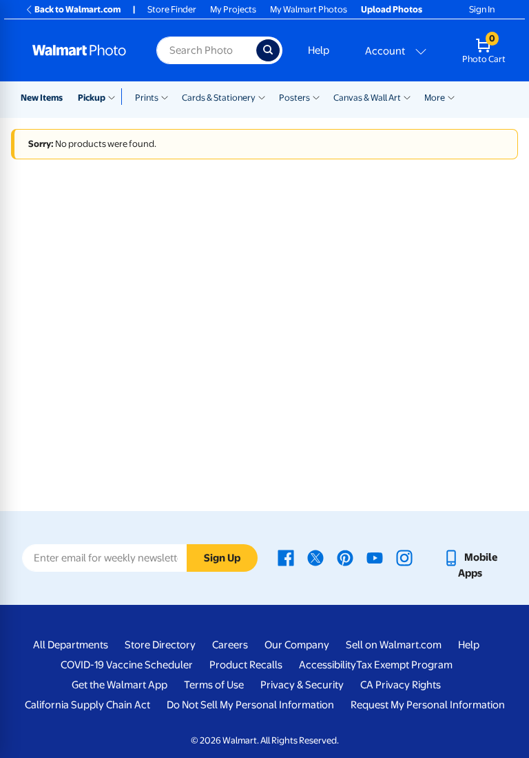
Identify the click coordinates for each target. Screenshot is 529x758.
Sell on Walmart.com (394, 645)
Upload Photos (391, 9)
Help (318, 50)
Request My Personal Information (428, 705)
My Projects (233, 9)
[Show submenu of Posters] (316, 96)
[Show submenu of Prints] (164, 96)
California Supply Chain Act (87, 705)
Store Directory (160, 645)
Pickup (91, 97)
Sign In (482, 9)
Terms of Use (214, 685)
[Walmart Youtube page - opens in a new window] (374, 557)
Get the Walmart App (119, 685)
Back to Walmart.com (77, 9)
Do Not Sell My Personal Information (250, 705)
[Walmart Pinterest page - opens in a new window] (345, 557)
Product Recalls (245, 665)
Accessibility (327, 665)
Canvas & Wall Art (367, 97)
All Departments (70, 645)
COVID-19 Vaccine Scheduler (127, 665)
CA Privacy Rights (400, 685)
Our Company (296, 645)
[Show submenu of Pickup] (114, 96)
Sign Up (222, 558)
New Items (42, 97)
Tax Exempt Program (404, 665)
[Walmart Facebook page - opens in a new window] (286, 557)
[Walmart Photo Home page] (80, 50)
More (434, 97)
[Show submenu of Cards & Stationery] (262, 96)
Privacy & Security (302, 685)
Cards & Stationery (219, 97)
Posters (294, 97)
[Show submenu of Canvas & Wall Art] (407, 96)
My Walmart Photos (308, 9)
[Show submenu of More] (451, 96)
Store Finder (171, 9)
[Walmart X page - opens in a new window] (315, 557)
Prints (146, 97)
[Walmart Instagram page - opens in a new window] (404, 557)
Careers (230, 645)
